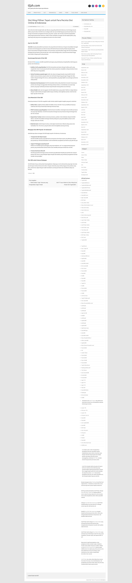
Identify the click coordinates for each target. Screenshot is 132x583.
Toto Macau (84, 370)
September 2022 (85, 104)
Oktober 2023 (84, 82)
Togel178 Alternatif (85, 298)
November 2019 (84, 134)
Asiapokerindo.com (88, 26)
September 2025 (85, 67)
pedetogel (83, 305)
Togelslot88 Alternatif (86, 185)
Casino (60, 12)
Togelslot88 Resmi (85, 182)
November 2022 (84, 99)
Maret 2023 (83, 92)
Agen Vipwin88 (84, 197)
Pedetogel (83, 392)
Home (29, 12)
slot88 (82, 293)
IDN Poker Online (85, 234)
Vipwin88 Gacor (84, 195)
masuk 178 (83, 407)
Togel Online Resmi (85, 365)
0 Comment (75, 26)
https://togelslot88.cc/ (86, 337)
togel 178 (83, 380)
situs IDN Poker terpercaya (91, 502)
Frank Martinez (33, 26)
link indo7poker (84, 395)
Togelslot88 (84, 180)
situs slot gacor (84, 430)
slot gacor (83, 432)
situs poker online (85, 202)
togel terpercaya (85, 328)
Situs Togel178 (84, 248)
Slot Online (83, 167)
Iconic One (88, 579)
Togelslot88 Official (85, 187)
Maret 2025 (83, 70)
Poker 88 (83, 387)
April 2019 (83, 139)
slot (82, 350)
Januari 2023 (84, 97)
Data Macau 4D (84, 217)
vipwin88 (83, 253)
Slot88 (82, 275)
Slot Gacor (83, 237)
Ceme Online (84, 12)
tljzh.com (34, 5)
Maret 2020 (83, 132)
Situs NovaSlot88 (85, 372)
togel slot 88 (84, 313)
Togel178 (83, 283)
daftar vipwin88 (84, 340)
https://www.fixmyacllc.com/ (87, 345)
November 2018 (84, 144)
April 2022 (83, 117)
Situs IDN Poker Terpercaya (87, 492)
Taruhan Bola (52, 12)
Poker (66, 12)
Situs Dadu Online (97, 521)
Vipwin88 (86, 28)
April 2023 (83, 89)
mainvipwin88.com (85, 255)
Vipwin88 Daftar (84, 390)
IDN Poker (83, 200)
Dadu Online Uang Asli (86, 215)
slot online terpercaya (86, 442)
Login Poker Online (85, 220)
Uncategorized (84, 174)
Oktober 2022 (84, 102)
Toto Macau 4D (84, 229)
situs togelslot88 (85, 422)
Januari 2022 (84, 119)
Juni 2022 (83, 112)
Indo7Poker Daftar (85, 224)
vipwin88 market (85, 263)
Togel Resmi (84, 246)
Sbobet (83, 437)
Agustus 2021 (84, 124)
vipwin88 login (84, 330)
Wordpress (103, 579)
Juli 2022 (83, 109)
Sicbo (82, 212)
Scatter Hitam (84, 352)
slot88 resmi (84, 445)
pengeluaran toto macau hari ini (88, 547)
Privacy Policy (37, 12)
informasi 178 (84, 410)
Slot (45, 12)
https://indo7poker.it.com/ (87, 205)
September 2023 (85, 84)
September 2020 (85, 129)
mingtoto (37, 62)
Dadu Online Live (85, 210)
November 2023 (84, 80)
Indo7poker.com (87, 23)
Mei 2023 (83, 87)
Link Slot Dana (84, 295)
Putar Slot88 (84, 360)
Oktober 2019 (84, 137)
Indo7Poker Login (85, 227)
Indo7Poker (83, 222)
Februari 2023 (84, 94)
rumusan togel (84, 162)
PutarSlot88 (84, 347)
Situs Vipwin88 (84, 300)
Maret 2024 (83, 75)
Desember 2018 (84, 142)
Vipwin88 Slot (84, 192)
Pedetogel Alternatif (85, 367)
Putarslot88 (83, 270)
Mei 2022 (83, 114)
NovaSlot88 (83, 375)
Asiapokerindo (87, 31)
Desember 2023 (84, 77)
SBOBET (83, 315)
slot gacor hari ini (85, 415)
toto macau (83, 268)
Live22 (93, 472)
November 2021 (84, 122)
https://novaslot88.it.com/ (87, 303)
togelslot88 (83, 258)
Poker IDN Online (85, 207)
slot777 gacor (92, 400)
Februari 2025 (84, 72)
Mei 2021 (83, 127)
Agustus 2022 (84, 107)
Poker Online (84, 159)
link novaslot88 (84, 265)
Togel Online (74, 12)
